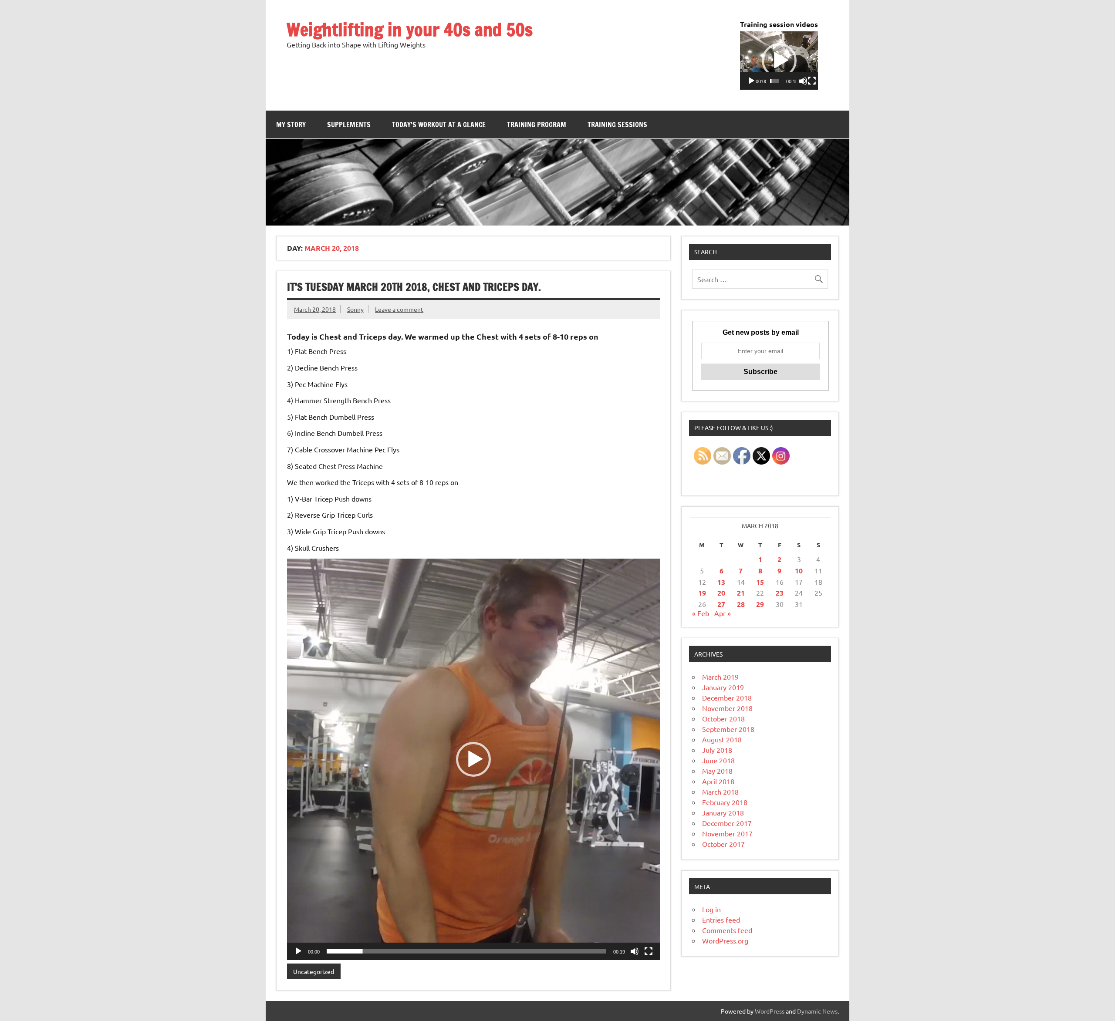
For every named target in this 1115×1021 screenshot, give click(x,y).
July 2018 (717, 749)
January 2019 (723, 687)
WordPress (769, 1011)
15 (760, 581)
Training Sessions (617, 124)
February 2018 (724, 802)
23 (780, 592)
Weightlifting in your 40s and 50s (410, 29)
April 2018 (718, 781)
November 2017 (727, 833)
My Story (291, 124)
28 (741, 604)
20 (721, 592)
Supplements (349, 124)
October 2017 (723, 843)
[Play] (751, 81)
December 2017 (727, 823)
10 (799, 570)
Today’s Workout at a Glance (439, 124)
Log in (711, 909)
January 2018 (723, 812)
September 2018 (728, 728)
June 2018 (718, 760)
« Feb (700, 613)
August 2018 (722, 739)
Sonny (355, 309)
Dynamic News (817, 1011)
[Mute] (803, 81)
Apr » (722, 613)
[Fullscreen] (812, 81)
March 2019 (720, 676)
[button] (779, 60)
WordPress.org (725, 940)
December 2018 (727, 697)
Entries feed (721, 919)
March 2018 (720, 791)
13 (721, 581)
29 (760, 604)
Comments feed (727, 930)
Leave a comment (399, 309)
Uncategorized (313, 971)
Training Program (536, 124)
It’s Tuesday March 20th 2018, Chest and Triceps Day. (414, 287)
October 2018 (723, 718)
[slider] (774, 81)
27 (721, 604)
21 (741, 592)
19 (702, 592)
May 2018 (717, 770)
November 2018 (727, 708)
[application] (779, 60)
